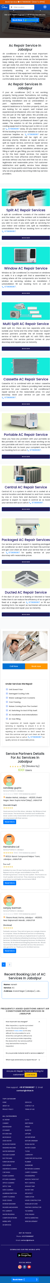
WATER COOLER (30, 1148)
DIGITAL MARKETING (31, 1218)
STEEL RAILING (29, 1214)
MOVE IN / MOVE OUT (32, 1179)
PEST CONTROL (30, 1183)
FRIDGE (27, 1127)
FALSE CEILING (7, 1200)
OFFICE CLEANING (8, 1183)
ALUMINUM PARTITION (10, 1193)
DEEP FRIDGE (29, 1123)
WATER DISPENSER (9, 1151)
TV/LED (27, 1151)
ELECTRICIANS (7, 1158)
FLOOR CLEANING (8, 1176)
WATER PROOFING (9, 1214)
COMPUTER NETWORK (10, 1218)
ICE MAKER (6, 1130)
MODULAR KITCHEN (31, 1204)
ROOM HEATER (30, 1144)
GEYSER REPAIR (30, 1137)
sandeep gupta (12, 788)
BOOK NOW (26, 238)
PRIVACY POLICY (8, 1109)
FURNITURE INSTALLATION (33, 1158)
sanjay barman (12, 908)
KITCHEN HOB (7, 1134)
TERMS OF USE (30, 1109)
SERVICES (28, 1102)
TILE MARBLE (29, 1211)
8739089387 (13, 128)
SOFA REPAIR (7, 1165)
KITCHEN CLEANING (9, 1179)
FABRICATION (29, 1197)
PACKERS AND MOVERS (10, 1207)
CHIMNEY (6, 1123)
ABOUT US (6, 1106)
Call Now (14, 666)
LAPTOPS (28, 1134)
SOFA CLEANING (8, 1190)
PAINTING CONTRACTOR (33, 1207)
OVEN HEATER (7, 1141)
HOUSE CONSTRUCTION (33, 1200)
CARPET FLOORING (9, 1197)
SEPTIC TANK (7, 1186)
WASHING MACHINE (9, 1148)
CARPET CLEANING (31, 1172)
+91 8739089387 (28, 1236)
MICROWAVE (7, 1137)
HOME (4, 1102)
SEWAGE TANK (30, 1186)
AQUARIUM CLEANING (10, 1169)
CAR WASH (6, 1172)
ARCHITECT (29, 1193)
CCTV (27, 1120)
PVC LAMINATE (7, 1211)
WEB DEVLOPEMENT (31, 1221)
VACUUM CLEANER (9, 1155)
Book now (36, 666)
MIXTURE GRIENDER (31, 1141)
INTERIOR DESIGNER (9, 1204)
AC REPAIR (6, 1120)
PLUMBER (28, 1162)
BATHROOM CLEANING (32, 1169)
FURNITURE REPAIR (9, 1162)
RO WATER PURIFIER (9, 1144)
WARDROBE (29, 1165)
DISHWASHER (7, 1127)
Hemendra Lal (11, 846)
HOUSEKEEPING (30, 1176)
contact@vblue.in (27, 1240)
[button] (5, 991)
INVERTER (28, 1130)
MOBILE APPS (7, 1221)
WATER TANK (29, 1190)
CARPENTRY (29, 1155)
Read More (10, 821)
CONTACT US (29, 1106)
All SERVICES (7, 1225)
